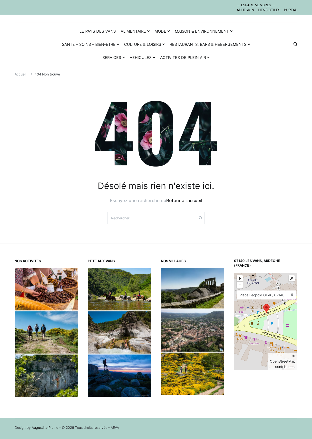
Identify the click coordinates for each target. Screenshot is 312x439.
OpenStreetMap (282, 361)
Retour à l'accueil (184, 200)
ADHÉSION (245, 10)
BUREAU (290, 10)
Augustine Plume (45, 427)
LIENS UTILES (269, 10)
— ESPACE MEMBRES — (256, 5)
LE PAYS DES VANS (97, 31)
